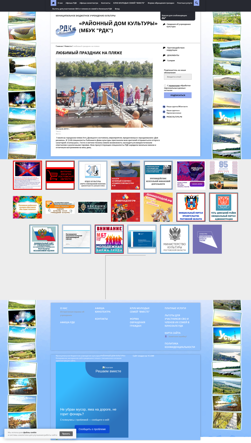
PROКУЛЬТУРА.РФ (174, 117)
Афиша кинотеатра (89, 3)
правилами (174, 85)
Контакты (105, 3)
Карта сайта (173, 333)
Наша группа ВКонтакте (177, 106)
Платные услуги (184, 3)
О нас (60, 3)
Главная (59, 46)
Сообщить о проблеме (92, 429)
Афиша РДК (71, 3)
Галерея (171, 60)
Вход (117, 8)
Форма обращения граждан (161, 3)
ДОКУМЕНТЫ (173, 55)
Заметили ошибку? (177, 336)
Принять (66, 434)
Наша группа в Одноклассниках (174, 111)
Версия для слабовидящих (174, 15)
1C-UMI (151, 355)
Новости (68, 46)
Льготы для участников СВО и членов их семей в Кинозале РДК (82, 8)
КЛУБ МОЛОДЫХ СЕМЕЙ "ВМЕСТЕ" (129, 3)
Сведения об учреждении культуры (179, 25)
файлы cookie (29, 432)
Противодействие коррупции (175, 48)
